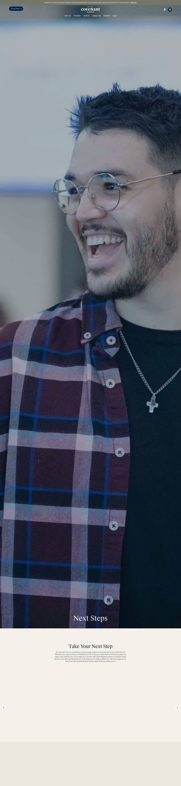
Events (134, 3)
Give (115, 16)
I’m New (77, 16)
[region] (90, 707)
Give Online (15, 9)
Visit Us (67, 16)
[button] (3, 707)
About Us (96, 16)
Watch (86, 16)
